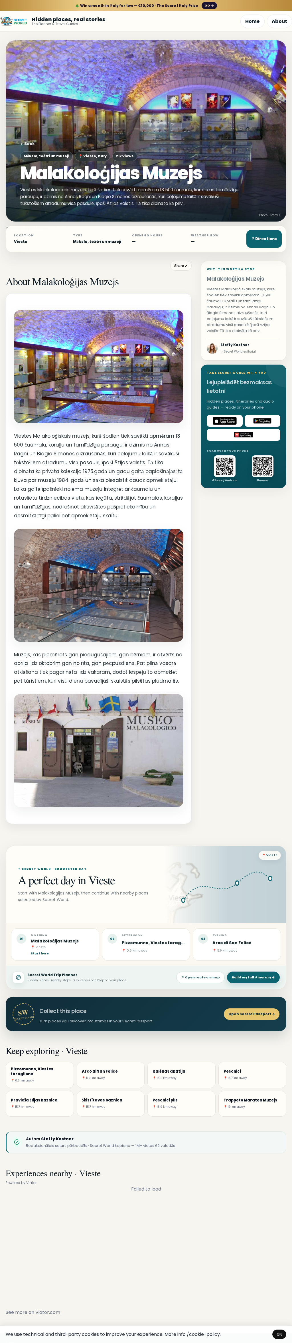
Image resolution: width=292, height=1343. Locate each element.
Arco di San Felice (232, 943)
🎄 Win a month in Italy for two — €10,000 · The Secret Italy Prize (144, 5)
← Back (27, 143)
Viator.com (47, 1312)
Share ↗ (181, 266)
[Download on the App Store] (225, 421)
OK (279, 1334)
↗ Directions (264, 239)
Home (252, 21)
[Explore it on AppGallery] (243, 435)
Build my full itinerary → (253, 977)
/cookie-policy (203, 1334)
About (279, 21)
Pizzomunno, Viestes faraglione (157, 943)
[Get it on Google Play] (263, 421)
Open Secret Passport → (251, 1014)
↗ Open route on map (200, 977)
